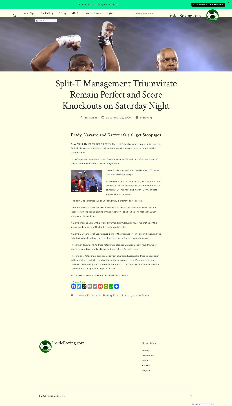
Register (110, 13)
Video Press (148, 355)
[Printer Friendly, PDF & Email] (78, 282)
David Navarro (122, 295)
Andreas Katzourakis (89, 295)
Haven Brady (140, 295)
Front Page (29, 13)
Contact (146, 365)
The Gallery (46, 13)
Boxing (62, 13)
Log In (26, 18)
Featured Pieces (92, 13)
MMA (74, 13)
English (41, 20)
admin (93, 117)
